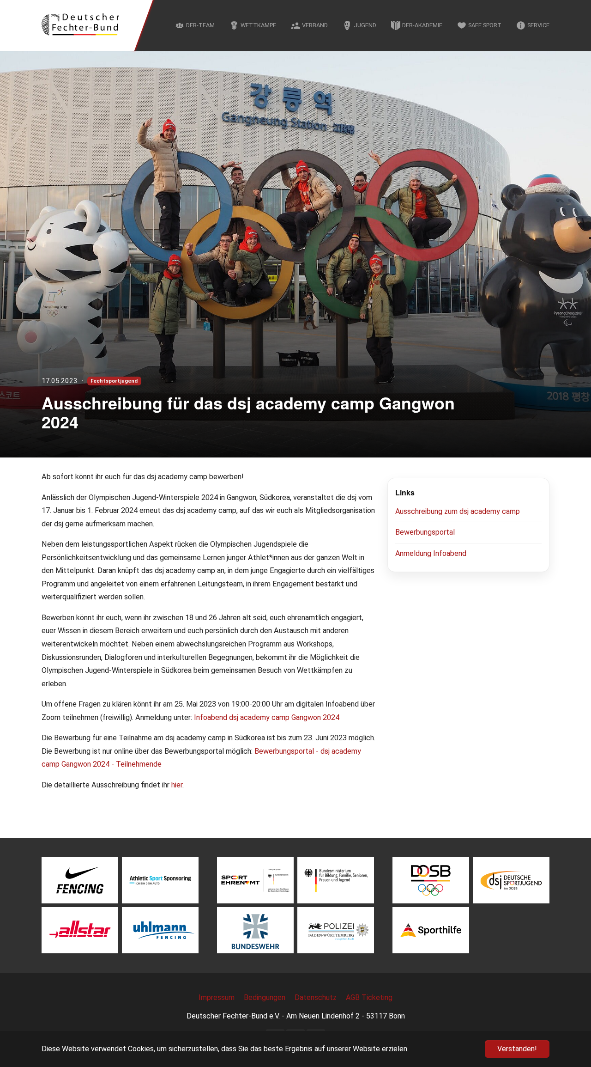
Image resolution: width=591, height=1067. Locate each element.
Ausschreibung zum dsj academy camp (457, 511)
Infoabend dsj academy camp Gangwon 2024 (266, 717)
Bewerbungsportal (425, 532)
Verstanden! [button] (517, 1048)
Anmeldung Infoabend (430, 553)
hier (176, 784)
